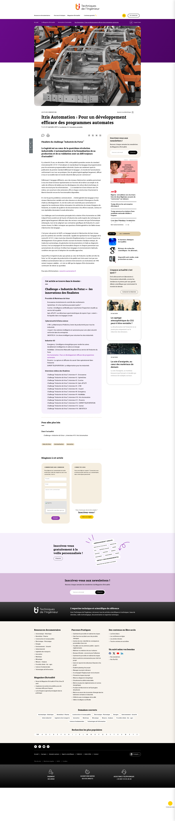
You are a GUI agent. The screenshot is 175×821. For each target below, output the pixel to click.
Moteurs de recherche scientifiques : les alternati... (128, 250)
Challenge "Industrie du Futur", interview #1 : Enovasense (66, 375)
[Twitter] (114, 653)
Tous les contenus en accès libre (119, 641)
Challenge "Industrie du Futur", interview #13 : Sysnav (65, 406)
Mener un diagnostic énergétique (83, 678)
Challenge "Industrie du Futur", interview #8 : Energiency (66, 392)
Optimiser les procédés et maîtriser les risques (86, 634)
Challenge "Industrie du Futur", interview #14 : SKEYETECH (67, 409)
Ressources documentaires (42, 15)
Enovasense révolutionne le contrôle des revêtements (65, 302)
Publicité (126, 159)
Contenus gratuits (89, 15)
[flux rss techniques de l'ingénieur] (100, 135)
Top (37, 734)
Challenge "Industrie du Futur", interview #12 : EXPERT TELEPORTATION (71, 403)
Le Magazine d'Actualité (48, 22)
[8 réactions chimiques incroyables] (112, 241)
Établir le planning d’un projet (82, 667)
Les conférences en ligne (117, 636)
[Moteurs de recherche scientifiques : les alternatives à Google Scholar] (112, 250)
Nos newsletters (115, 657)
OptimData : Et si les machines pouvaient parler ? (64, 305)
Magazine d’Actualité (73, 15)
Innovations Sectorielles (65, 22)
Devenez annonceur (134, 159)
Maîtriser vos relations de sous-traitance (85, 650)
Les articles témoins (116, 639)
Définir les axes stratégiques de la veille (84, 697)
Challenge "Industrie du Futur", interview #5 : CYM (64, 386)
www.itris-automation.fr (67, 271)
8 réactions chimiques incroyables (126, 241)
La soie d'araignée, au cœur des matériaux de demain (122, 364)
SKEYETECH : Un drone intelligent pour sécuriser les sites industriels (70, 335)
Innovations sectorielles (76, 127)
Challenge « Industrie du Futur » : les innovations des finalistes (69, 290)
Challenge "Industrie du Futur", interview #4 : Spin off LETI (67, 383)
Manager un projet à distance (82, 670)
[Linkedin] (122, 653)
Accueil (36, 22)
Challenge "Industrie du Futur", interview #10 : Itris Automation (68, 397)
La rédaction (63, 127)
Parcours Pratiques (59, 15)
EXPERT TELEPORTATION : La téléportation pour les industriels (68, 366)
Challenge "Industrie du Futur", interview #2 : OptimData (66, 378)
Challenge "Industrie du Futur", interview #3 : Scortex (65, 380)
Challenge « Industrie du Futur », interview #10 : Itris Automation (66, 435)
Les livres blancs (115, 634)
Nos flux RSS (114, 659)
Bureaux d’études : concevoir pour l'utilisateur (86, 653)
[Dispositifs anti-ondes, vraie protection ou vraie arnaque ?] (112, 259)
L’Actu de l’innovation (48, 112)
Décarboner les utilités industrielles (83, 680)
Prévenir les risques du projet (81, 675)
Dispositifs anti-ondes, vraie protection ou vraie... (128, 258)
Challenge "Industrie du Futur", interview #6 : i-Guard (65, 389)
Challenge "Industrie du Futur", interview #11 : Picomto (66, 400)
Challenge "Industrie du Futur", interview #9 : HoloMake (66, 394)
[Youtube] (118, 653)
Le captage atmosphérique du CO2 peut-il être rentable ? (122, 321)
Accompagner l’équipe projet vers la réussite (86, 673)
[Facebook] (110, 653)
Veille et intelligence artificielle (82, 700)
